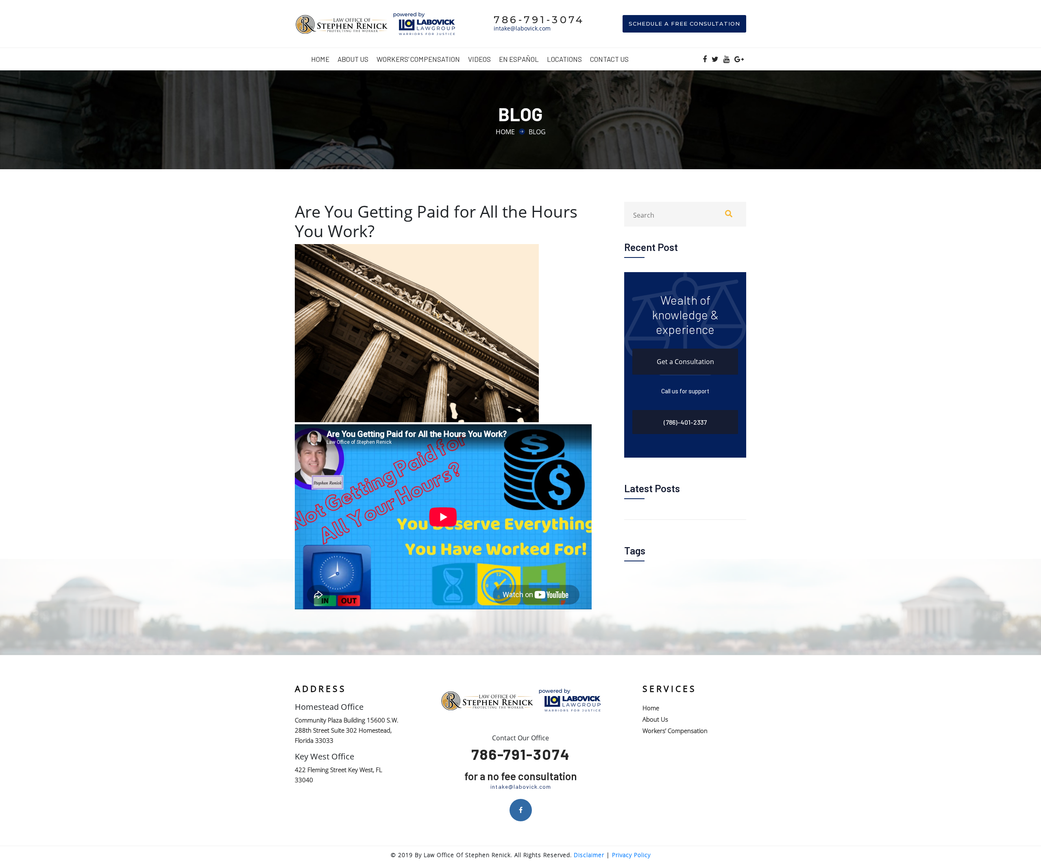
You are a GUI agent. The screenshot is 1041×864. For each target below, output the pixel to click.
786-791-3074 (539, 19)
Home (320, 59)
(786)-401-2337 (685, 422)
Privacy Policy (631, 855)
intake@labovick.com (522, 28)
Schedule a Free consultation (684, 23)
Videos (479, 59)
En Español (519, 59)
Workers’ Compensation (418, 59)
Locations (564, 59)
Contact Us (609, 59)
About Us (353, 59)
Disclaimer (589, 855)
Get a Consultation (685, 361)
